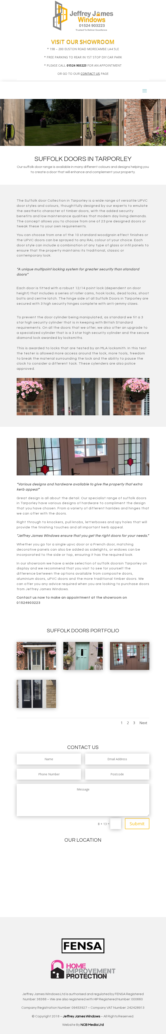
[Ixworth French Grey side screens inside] (129, 669)
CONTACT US (90, 74)
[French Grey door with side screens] (36, 669)
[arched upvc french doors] (36, 707)
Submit (137, 824)
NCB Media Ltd (92, 1024)
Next (143, 722)
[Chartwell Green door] (83, 669)
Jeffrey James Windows (81, 1016)
